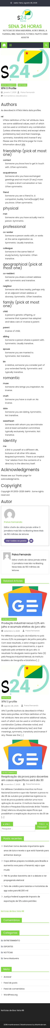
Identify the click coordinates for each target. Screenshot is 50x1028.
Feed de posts (10, 982)
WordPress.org (11, 994)
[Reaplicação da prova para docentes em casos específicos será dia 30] (25, 754)
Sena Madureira (11, 958)
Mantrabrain (40, 1024)
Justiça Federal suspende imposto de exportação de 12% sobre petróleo (22, 898)
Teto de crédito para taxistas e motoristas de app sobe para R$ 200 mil (26, 888)
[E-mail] (31, 541)
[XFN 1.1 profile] (25, 680)
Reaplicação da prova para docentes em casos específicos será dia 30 (24, 778)
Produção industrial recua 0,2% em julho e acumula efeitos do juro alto (23, 624)
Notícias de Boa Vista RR (12, 911)
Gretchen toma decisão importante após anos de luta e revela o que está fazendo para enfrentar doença (26, 850)
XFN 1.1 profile (9, 701)
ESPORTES (8, 946)
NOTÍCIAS (22, 85)
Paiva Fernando (27, 92)
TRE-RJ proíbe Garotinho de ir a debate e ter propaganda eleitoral (25, 878)
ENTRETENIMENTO (9, 85)
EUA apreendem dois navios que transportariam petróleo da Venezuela (44, 824)
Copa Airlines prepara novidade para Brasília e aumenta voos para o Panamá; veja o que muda (26, 865)
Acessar (7, 976)
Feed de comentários (14, 988)
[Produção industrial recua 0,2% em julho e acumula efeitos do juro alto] (25, 601)
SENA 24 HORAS (25, 26)
